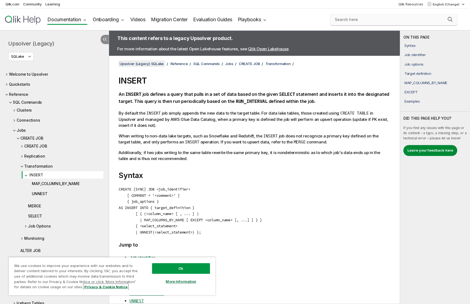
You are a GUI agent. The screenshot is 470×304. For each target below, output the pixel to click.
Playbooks (249, 19)
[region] (112, 276)
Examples (412, 101)
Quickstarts (19, 84)
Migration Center (169, 19)
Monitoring (34, 238)
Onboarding (106, 19)
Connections (28, 120)
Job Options (39, 226)
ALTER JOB (30, 250)
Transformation (38, 166)
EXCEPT (411, 92)
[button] (450, 19)
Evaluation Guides (212, 19)
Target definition (417, 73)
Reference (18, 94)
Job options (413, 64)
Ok (180, 268)
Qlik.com (12, 4)
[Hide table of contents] (105, 39)
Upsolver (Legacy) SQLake (142, 64)
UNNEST (40, 193)
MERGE (34, 206)
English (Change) (446, 4)
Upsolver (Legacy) (31, 43)
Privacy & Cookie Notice (106, 287)
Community (32, 4)
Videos (138, 19)
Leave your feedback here (430, 150)
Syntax (410, 45)
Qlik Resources (410, 4)
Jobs (21, 130)
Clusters (24, 110)
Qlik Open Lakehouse (268, 48)
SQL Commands (27, 102)
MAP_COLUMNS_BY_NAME (55, 183)
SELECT (35, 216)
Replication (34, 156)
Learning (52, 4)
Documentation (64, 19)
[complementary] (435, 167)
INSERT (36, 175)
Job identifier (415, 55)
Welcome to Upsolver (28, 74)
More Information (181, 281)
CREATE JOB (31, 138)
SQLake (17, 56)
